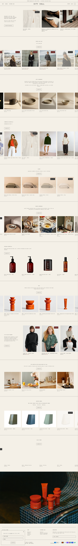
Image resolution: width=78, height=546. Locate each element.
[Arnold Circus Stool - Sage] (48, 419)
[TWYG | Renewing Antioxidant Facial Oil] (48, 304)
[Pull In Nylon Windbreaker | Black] (48, 143)
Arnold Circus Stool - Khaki (9, 428)
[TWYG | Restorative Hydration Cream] (30, 304)
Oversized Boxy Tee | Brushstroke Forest (49, 353)
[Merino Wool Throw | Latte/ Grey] (30, 185)
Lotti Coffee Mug (7, 110)
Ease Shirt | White (25, 157)
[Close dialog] (24, 532)
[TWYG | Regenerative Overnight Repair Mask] (65, 304)
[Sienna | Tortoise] (48, 455)
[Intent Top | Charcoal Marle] (32, 338)
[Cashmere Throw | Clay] (65, 185)
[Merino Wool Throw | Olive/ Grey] (12, 185)
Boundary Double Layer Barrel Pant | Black (65, 157)
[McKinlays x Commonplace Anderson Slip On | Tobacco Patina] (50, 19)
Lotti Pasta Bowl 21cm (44, 110)
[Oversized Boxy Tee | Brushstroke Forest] (50, 338)
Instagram (52, 543)
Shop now (39, 89)
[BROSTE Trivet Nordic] (30, 224)
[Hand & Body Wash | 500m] (12, 264)
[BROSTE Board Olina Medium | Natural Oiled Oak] (48, 224)
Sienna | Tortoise (43, 465)
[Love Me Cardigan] (12, 58)
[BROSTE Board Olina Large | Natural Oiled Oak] (65, 224)
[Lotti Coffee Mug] (12, 101)
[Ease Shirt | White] (32, 19)
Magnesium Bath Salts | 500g (45, 274)
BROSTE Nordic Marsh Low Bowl (10, 234)
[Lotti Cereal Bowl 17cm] (65, 101)
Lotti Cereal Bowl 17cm (61, 110)
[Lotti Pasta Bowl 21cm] (48, 101)
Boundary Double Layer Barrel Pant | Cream (12, 157)
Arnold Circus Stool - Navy (27, 428)
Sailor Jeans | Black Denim (65, 353)
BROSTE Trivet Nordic (26, 234)
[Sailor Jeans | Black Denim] (69, 338)
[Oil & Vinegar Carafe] (65, 380)
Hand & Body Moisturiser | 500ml (28, 274)
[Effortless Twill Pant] (48, 58)
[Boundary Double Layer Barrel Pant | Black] (65, 143)
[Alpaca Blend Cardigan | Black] (65, 58)
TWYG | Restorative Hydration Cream (29, 313)
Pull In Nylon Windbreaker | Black (46, 157)
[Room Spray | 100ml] (65, 264)
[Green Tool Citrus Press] (30, 380)
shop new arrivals (8, 25)
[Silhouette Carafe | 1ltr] (12, 380)
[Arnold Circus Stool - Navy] (30, 419)
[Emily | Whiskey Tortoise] (30, 455)
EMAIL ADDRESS (56, 535)
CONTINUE (13, 542)
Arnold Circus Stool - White (62, 428)
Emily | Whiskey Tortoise (27, 465)
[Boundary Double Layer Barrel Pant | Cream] (12, 143)
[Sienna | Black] (12, 455)
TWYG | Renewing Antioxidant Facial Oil (47, 313)
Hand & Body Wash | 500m (9, 274)
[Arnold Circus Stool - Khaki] (12, 419)
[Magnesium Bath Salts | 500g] (48, 264)
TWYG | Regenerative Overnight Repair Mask (65, 313)
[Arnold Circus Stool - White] (65, 419)
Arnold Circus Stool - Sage (45, 428)
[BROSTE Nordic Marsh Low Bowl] (12, 224)
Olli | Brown (59, 465)
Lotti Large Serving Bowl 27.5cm (28, 110)
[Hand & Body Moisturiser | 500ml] (30, 264)
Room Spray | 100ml (60, 274)
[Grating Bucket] (48, 380)
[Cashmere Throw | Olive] (48, 185)
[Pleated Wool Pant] (30, 58)
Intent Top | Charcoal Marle (28, 353)
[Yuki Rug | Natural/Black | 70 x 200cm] (69, 19)
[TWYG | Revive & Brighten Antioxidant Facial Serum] (12, 304)
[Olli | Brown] (65, 455)
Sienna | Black (7, 465)
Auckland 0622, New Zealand (28, 543)
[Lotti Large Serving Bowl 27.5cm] (30, 101)
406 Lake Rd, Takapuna (28, 542)
